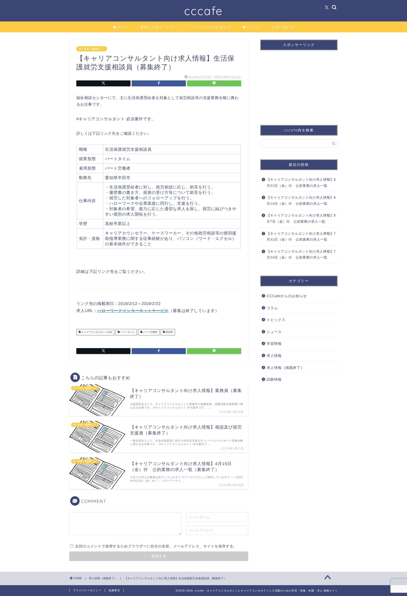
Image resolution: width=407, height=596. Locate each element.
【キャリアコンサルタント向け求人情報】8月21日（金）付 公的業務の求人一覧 (301, 183)
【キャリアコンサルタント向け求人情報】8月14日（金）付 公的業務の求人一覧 (301, 200)
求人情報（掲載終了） (92, 48)
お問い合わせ (283, 27)
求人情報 (274, 356)
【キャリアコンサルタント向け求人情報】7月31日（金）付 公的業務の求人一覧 (301, 237)
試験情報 (274, 379)
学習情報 (274, 344)
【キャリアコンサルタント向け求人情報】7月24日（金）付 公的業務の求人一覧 (301, 254)
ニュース (274, 332)
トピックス (276, 320)
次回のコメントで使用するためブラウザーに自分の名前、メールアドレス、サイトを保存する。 (156, 546)
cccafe (203, 11)
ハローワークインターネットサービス (133, 310)
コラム (272, 308)
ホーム (122, 27)
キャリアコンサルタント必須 (96, 332)
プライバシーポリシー (87, 590)
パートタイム (127, 332)
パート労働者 (149, 332)
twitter (253, 27)
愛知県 (169, 332)
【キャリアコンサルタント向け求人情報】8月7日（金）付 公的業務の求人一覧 (301, 218)
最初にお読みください (159, 27)
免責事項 (114, 590)
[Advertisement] (299, 83)
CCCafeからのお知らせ (210, 27)
